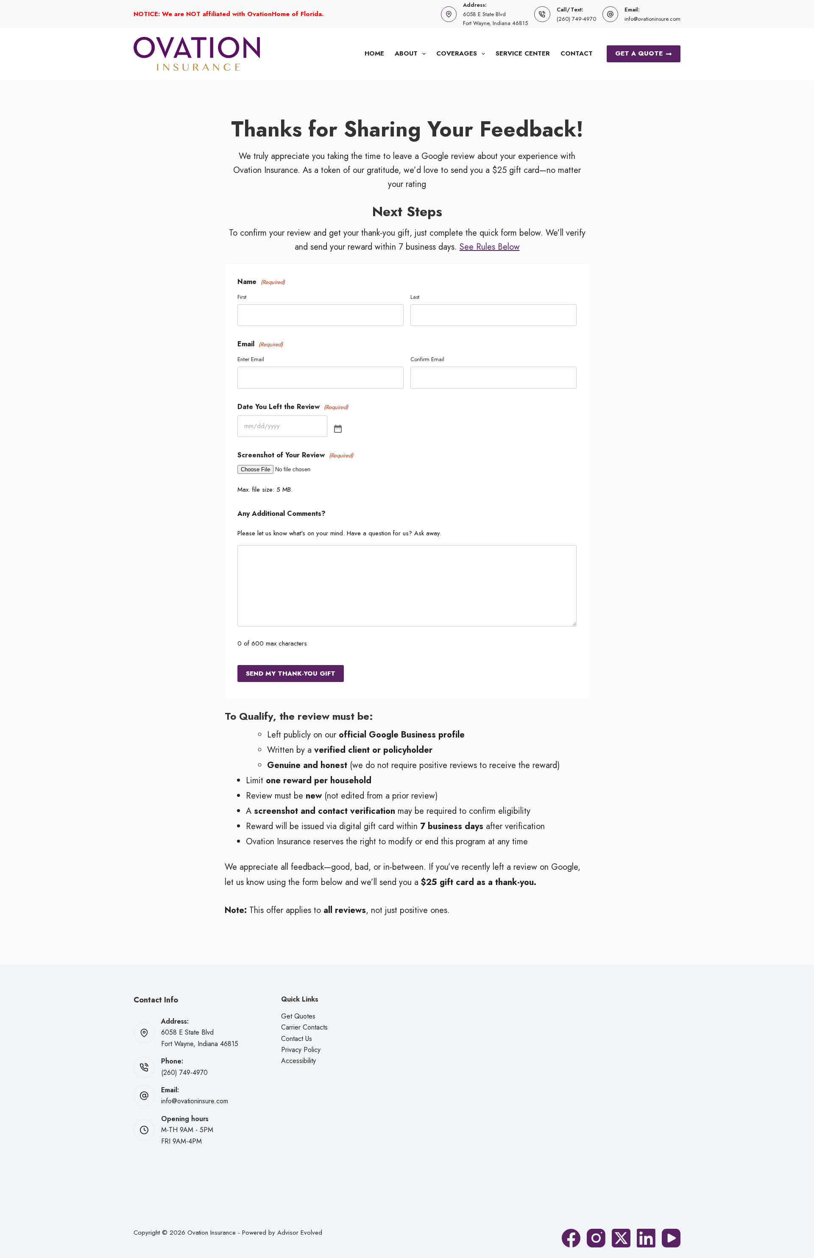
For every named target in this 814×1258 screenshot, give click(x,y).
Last (414, 297)
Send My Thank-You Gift (290, 673)
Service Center (523, 53)
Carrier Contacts (304, 1027)
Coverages (456, 53)
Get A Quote (639, 53)
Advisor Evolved (299, 1232)
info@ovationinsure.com (652, 19)
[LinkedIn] (646, 1238)
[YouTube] (671, 1238)
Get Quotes (298, 1016)
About (406, 53)
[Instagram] (596, 1238)
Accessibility (298, 1061)
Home (374, 53)
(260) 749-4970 (576, 19)
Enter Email (250, 359)
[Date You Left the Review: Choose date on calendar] (338, 429)
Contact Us (296, 1039)
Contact (576, 53)
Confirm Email (427, 359)
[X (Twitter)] (621, 1238)
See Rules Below (490, 247)
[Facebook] (571, 1238)
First (241, 297)
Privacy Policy (301, 1050)
